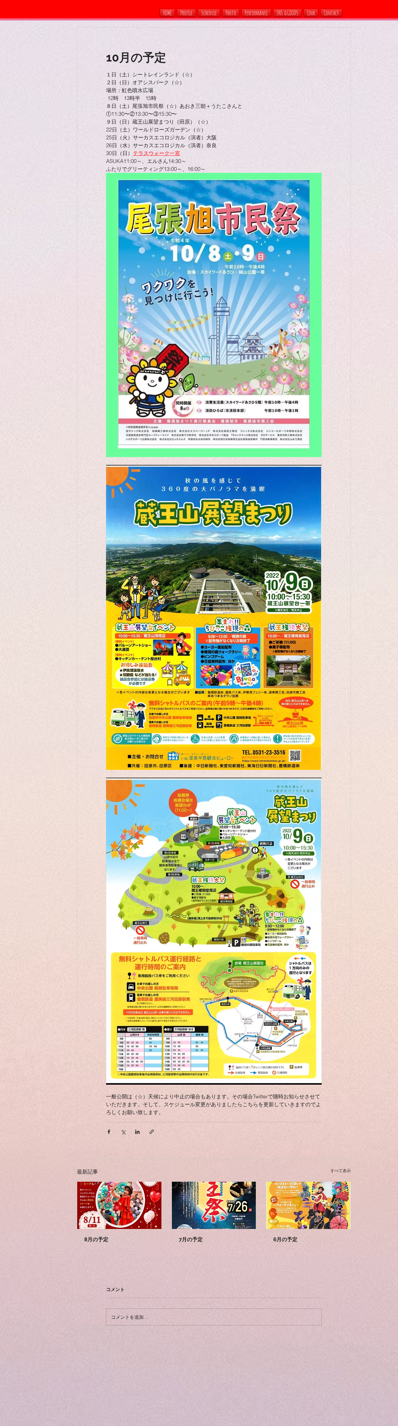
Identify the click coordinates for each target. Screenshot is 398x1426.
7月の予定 (191, 1239)
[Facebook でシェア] (109, 1132)
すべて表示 (340, 1170)
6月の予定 (285, 1239)
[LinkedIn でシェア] (137, 1132)
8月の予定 (96, 1239)
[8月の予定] (119, 1205)
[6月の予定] (308, 1205)
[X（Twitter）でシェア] (123, 1132)
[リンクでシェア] (151, 1132)
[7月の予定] (214, 1205)
